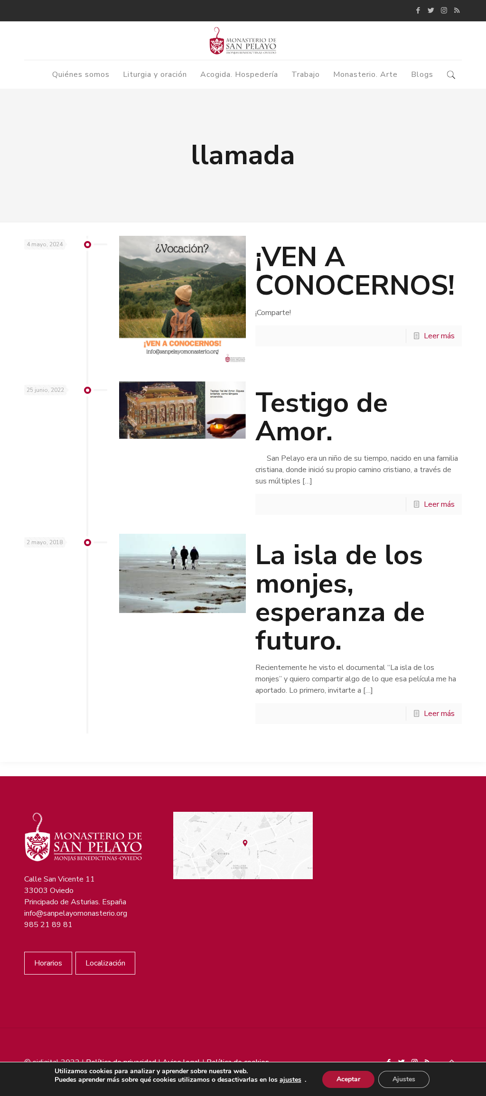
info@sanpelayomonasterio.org (75, 913)
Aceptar (348, 1079)
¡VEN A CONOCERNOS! (355, 271)
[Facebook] (418, 10)
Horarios (48, 963)
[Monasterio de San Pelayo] (242, 40)
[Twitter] (431, 10)
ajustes (290, 1080)
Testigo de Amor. (321, 417)
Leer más (439, 336)
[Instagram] (444, 10)
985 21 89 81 (48, 925)
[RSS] (457, 10)
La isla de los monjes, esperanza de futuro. (340, 597)
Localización (105, 963)
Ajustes (404, 1079)
